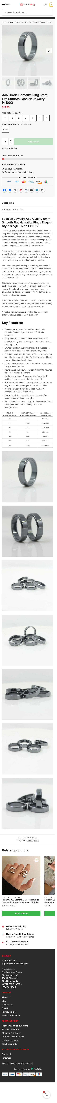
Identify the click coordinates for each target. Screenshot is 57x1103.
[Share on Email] (31, 190)
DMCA (5, 1008)
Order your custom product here (19, 172)
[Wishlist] (36, 860)
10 (5, 118)
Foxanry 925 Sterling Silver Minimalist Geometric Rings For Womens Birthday (20, 901)
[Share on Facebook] (9, 190)
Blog (4, 1001)
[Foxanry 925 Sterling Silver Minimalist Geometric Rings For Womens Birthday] (21, 875)
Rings (18, 22)
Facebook (6, 1054)
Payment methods (10, 1029)
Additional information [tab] (13, 209)
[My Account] (45, 4)
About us (6, 997)
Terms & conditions (11, 1015)
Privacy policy (8, 1012)
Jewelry (11, 22)
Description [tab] (8, 202)
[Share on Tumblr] (26, 190)
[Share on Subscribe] (37, 190)
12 (19, 118)
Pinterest (6, 1058)
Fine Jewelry (8, 897)
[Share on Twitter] (15, 190)
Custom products (10, 1040)
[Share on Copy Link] (42, 190)
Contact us (7, 1004)
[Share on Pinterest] (20, 190)
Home (4, 22)
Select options (21, 913)
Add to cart (33, 141)
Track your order (10, 1044)
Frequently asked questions (15, 1025)
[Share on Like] (4, 190)
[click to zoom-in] (27, 50)
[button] (11, 140)
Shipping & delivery (11, 1033)
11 (12, 118)
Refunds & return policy (13, 1036)
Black (5, 130)
